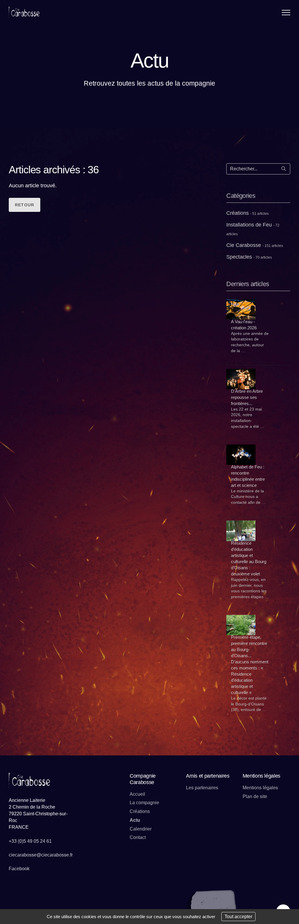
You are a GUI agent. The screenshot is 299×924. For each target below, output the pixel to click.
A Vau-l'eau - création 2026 (244, 324)
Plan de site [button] (255, 796)
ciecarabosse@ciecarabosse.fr (41, 854)
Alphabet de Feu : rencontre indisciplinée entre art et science (248, 476)
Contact (138, 837)
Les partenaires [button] (202, 787)
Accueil (137, 794)
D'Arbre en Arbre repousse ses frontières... (247, 397)
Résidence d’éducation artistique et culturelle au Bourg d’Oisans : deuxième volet (248, 558)
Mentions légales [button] (260, 787)
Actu (135, 820)
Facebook (19, 868)
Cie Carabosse (254, 245)
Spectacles (249, 257)
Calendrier (141, 828)
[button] (286, 12)
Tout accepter (238, 916)
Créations (247, 213)
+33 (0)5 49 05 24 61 (30, 841)
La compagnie (144, 802)
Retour (24, 205)
